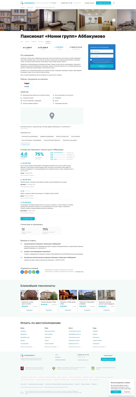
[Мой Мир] (37, 272)
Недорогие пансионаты (62, 377)
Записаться (102, 66)
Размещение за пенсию (87, 377)
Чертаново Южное (50, 331)
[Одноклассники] (26, 272)
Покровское (96, 343)
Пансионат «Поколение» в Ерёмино (86, 303)
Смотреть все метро (26, 346)
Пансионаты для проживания (30, 136)
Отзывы (48, 41)
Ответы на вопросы (60, 359)
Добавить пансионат (108, 359)
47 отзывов (92, 306)
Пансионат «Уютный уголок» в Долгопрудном (106, 303)
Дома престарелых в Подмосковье (44, 379)
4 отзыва (59, 49)
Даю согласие (96, 59)
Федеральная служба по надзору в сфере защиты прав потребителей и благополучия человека (71, 368)
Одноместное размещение (75, 377)
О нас (56, 354)
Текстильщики (24, 343)
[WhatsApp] (33, 272)
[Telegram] (30, 272)
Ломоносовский (49, 343)
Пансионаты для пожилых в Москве (62, 379)
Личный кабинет (108, 355)
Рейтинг (27, 41)
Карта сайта (23, 384)
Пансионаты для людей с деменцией (47, 377)
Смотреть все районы (51, 346)
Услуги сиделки (75, 136)
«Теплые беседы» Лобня (48, 302)
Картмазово (96, 337)
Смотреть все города (99, 346)
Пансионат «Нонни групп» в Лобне (27, 303)
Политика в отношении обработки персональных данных (59, 384)
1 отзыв (74, 306)
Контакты (41, 41)
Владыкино (24, 334)
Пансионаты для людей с (70, 140)
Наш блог (77, 384)
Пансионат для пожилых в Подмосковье (104, 377)
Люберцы (95, 331)
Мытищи (26, 128)
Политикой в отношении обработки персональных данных (103, 61)
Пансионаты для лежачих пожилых (29, 377)
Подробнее (29, 310)
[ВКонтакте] (22, 272)
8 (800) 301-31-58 (66, 3)
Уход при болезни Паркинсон (52, 140)
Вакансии (94, 384)
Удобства (34, 41)
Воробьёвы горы (25, 337)
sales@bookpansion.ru (83, 360)
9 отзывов (35, 306)
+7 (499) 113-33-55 (75, 47)
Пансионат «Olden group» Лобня (68, 303)
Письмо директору (85, 384)
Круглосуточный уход (62, 136)
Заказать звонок (89, 3)
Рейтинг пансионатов (94, 379)
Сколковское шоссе (74, 337)
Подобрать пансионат (103, 3)
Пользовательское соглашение (36, 384)
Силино (47, 340)
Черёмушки (48, 337)
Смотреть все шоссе (74, 346)
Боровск (95, 334)
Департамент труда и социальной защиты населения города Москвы (34, 368)
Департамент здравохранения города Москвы (105, 368)
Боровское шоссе (74, 343)
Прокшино (23, 331)
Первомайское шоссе (75, 334)
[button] (113, 20)
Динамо (23, 340)
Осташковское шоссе (75, 331)
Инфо (22, 41)
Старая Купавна (97, 340)
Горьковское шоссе (74, 340)
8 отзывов (54, 304)
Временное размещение (47, 136)
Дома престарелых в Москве (28, 379)
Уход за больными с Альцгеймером (31, 140)
